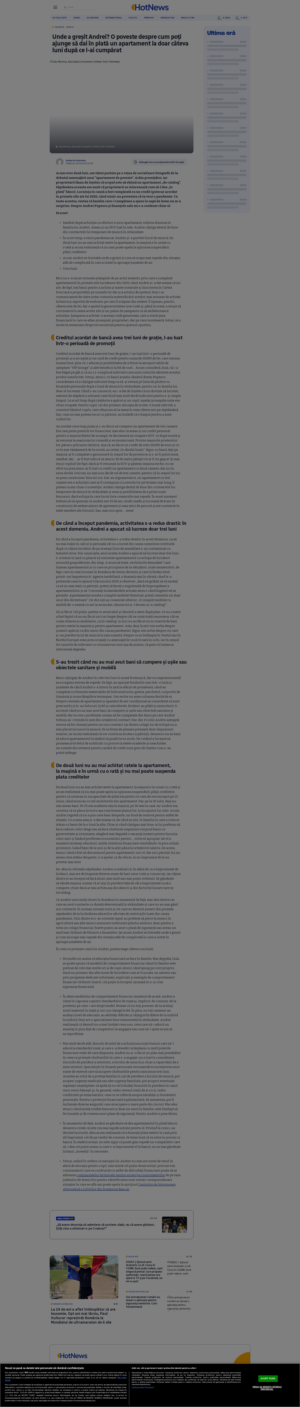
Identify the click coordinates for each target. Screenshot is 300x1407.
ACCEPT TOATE (268, 1378)
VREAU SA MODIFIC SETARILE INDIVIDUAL (267, 1388)
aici (6, 1395)
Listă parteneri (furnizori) (143, 1387)
